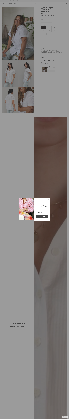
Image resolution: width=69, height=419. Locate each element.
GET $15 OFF (42, 216)
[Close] (48, 199)
